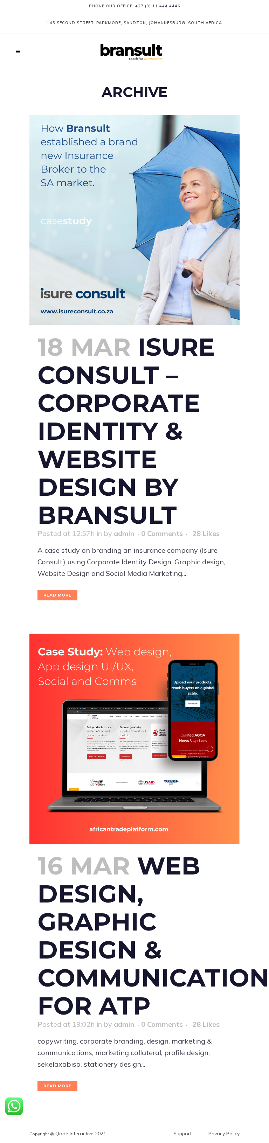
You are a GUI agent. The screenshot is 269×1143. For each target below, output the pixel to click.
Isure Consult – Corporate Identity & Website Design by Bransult (126, 431)
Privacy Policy (224, 1133)
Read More (57, 595)
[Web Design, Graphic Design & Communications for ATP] (134, 739)
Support (182, 1133)
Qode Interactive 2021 (80, 1133)
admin (124, 533)
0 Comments (162, 533)
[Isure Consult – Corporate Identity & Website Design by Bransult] (134, 220)
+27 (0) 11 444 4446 (157, 6)
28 (206, 533)
